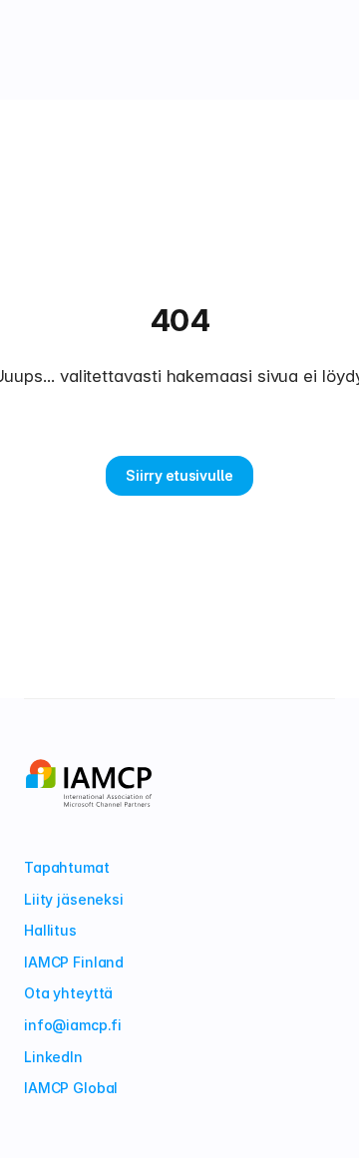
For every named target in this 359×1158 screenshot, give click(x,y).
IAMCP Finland (74, 962)
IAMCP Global (71, 1087)
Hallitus (50, 930)
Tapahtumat (67, 867)
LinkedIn (53, 1056)
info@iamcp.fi (73, 1024)
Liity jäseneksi (74, 899)
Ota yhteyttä (68, 992)
